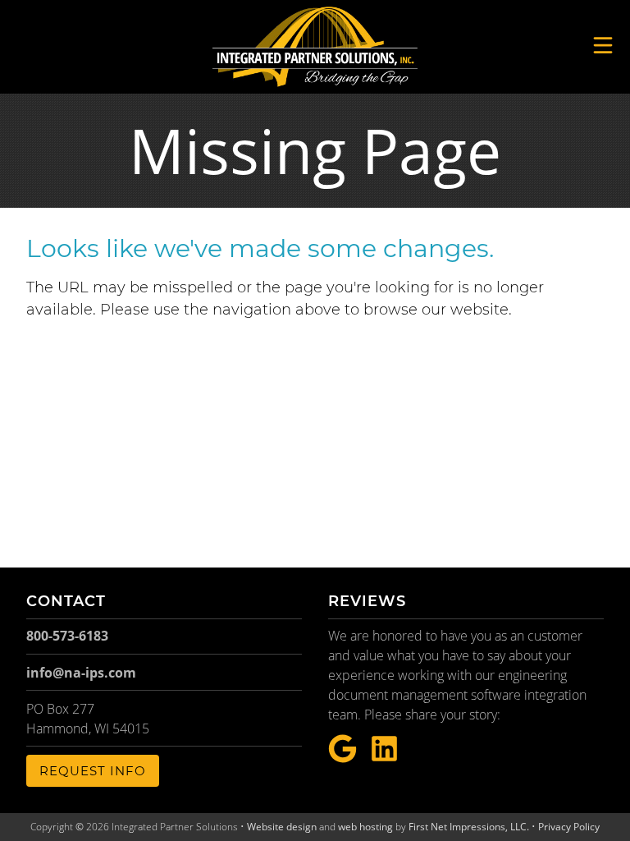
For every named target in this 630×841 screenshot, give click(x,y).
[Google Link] (342, 749)
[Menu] (602, 45)
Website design (282, 827)
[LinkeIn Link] (384, 749)
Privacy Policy (569, 827)
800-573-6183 (67, 636)
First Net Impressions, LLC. (469, 827)
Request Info (92, 771)
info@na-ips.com (81, 673)
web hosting (365, 827)
